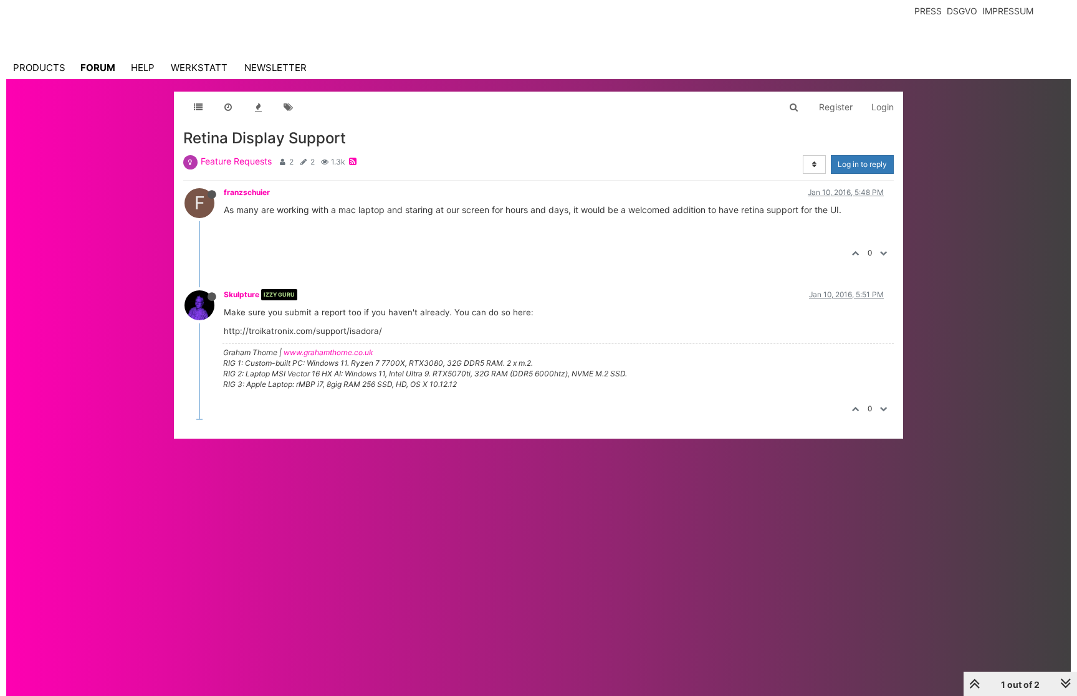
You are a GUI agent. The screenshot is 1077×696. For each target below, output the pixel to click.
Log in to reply (862, 164)
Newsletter (275, 68)
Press (928, 11)
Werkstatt (199, 68)
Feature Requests (236, 161)
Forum (97, 68)
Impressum (1007, 11)
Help (143, 68)
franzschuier (247, 192)
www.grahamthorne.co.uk (328, 352)
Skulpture (241, 294)
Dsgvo (962, 11)
